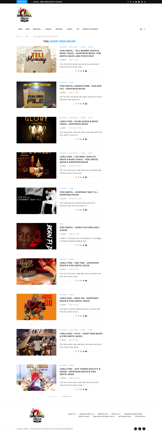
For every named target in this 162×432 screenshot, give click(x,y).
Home (20, 29)
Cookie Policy (140, 416)
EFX (78, 29)
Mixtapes (59, 29)
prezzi (64, 60)
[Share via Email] (86, 71)
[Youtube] (136, 2)
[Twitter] (130, 2)
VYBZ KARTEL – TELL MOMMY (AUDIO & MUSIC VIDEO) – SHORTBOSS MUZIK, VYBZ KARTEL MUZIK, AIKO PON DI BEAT (80, 53)
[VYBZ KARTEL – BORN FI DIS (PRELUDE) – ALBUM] (36, 236)
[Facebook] (135, 428)
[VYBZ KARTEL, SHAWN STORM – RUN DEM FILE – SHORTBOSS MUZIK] (36, 95)
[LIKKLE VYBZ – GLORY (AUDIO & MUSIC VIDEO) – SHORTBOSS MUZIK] (36, 130)
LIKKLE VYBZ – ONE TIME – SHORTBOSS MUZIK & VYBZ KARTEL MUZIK (79, 264)
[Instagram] (133, 2)
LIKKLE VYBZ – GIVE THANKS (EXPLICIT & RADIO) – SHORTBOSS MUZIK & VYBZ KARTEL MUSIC (80, 372)
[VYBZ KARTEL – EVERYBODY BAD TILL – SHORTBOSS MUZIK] (36, 201)
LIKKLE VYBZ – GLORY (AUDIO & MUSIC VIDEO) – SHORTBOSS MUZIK (79, 122)
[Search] (144, 29)
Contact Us (116, 414)
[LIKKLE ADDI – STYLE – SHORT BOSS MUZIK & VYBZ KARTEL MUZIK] (36, 342)
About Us (72, 414)
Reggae (48, 29)
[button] (29, 2)
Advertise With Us (87, 414)
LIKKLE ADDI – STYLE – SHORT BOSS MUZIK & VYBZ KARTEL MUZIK (81, 335)
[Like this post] (76, 71)
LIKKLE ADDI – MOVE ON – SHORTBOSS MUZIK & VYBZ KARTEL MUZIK (79, 299)
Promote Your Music (90, 29)
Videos (69, 29)
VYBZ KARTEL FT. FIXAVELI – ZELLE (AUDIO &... (48, 2)
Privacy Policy (84, 416)
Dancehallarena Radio (133, 414)
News (28, 29)
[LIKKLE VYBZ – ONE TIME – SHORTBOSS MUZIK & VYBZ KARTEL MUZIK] (36, 271)
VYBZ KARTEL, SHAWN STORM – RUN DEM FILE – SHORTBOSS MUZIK (80, 87)
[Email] (139, 2)
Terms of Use (102, 414)
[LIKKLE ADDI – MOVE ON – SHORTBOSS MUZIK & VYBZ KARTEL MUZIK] (36, 307)
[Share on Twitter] (81, 71)
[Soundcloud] (142, 2)
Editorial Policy (125, 416)
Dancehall (37, 29)
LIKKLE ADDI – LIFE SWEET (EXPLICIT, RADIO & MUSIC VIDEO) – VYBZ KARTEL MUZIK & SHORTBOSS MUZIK (79, 159)
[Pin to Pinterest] (83, 71)
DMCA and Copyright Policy (104, 416)
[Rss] (144, 2)
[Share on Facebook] (78, 71)
